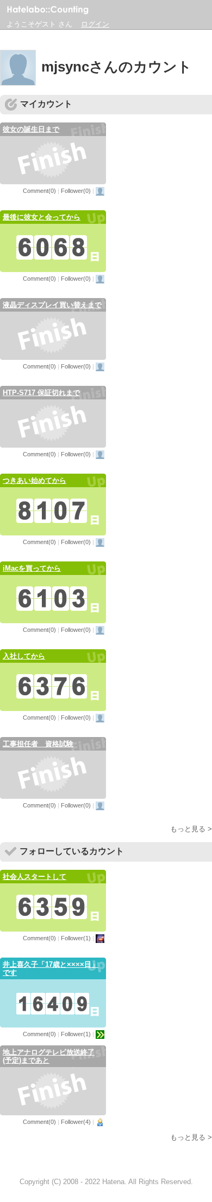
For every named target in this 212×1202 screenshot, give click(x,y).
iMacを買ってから (32, 568)
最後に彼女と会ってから (41, 217)
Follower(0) (76, 191)
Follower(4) (76, 1122)
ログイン (95, 24)
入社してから (24, 656)
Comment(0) (39, 191)
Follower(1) (76, 938)
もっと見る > (191, 829)
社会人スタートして (34, 877)
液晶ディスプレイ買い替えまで (52, 305)
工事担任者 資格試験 (38, 744)
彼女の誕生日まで (31, 129)
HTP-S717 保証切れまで (41, 393)
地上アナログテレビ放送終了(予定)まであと (49, 1056)
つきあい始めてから (34, 480)
